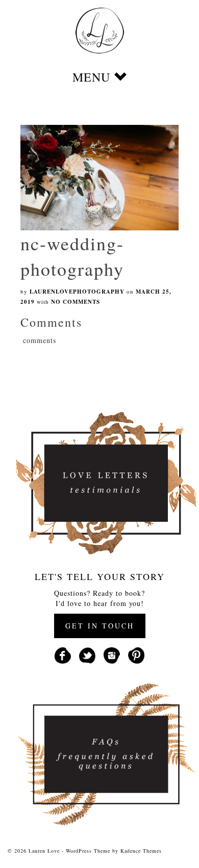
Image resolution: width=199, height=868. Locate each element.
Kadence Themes (141, 850)
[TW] (87, 654)
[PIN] (136, 654)
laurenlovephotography (77, 291)
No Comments (75, 302)
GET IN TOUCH (99, 625)
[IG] (112, 654)
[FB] (63, 654)
